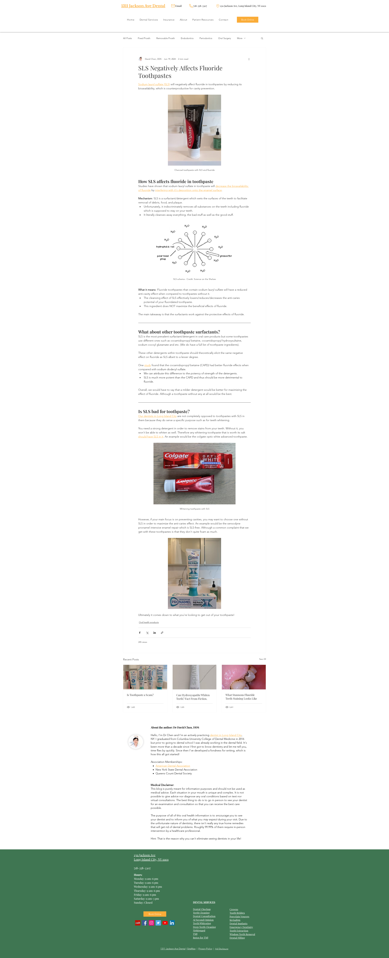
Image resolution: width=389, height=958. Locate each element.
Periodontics (206, 38)
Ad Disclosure (221, 948)
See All (262, 659)
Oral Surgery (224, 38)
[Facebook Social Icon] (144, 922)
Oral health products (149, 622)
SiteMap (191, 948)
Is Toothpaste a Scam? (140, 695)
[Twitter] (158, 922)
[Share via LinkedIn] (154, 632)
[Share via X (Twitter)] (147, 632)
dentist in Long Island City (226, 735)
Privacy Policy (205, 948)
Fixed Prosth (144, 38)
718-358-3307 (142, 868)
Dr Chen (168, 735)
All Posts (127, 38)
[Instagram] (151, 922)
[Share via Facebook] (139, 632)
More (239, 38)
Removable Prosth (165, 38)
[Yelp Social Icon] (137, 922)
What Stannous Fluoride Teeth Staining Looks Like (241, 696)
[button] (262, 38)
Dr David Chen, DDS (186, 727)
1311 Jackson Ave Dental (143, 6)
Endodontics (187, 38)
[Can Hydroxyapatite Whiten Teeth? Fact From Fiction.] (195, 677)
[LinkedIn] (172, 922)
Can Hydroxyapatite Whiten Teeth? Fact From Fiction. (193, 696)
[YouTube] (165, 922)
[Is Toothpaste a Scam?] (145, 677)
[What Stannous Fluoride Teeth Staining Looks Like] (244, 677)
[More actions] (249, 59)
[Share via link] (162, 632)
